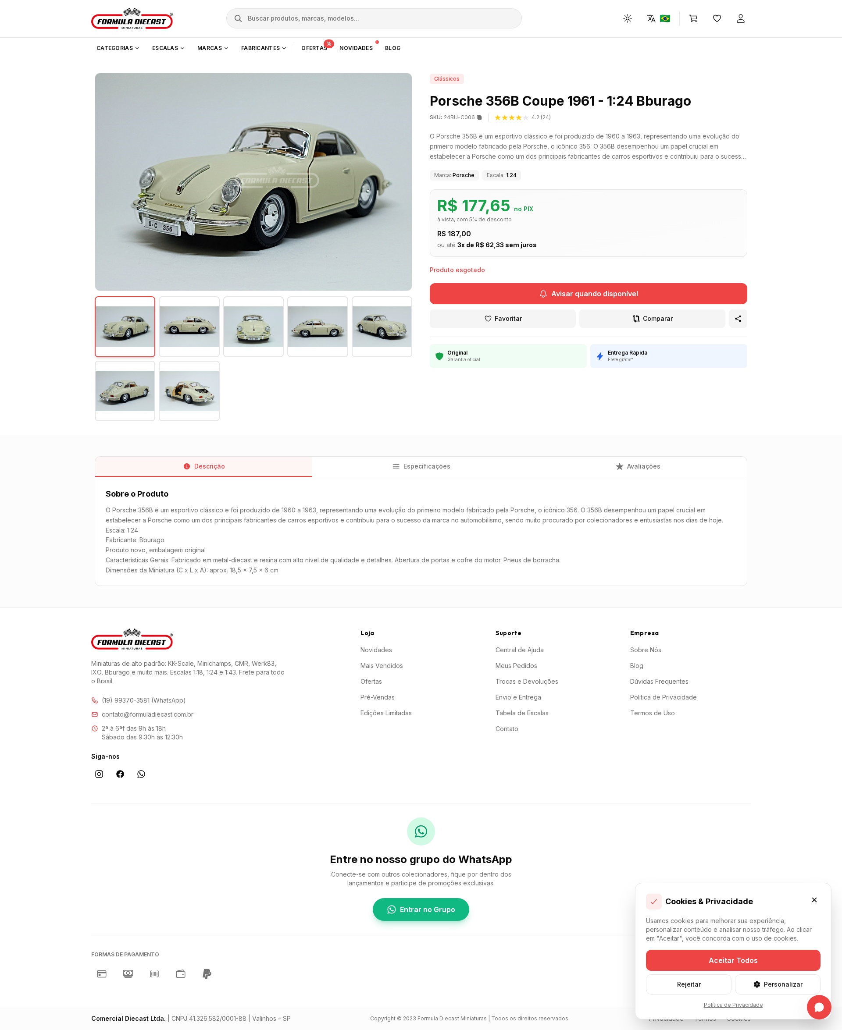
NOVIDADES (356, 48)
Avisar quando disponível (594, 293)
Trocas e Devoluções (527, 681)
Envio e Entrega (518, 697)
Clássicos (447, 78)
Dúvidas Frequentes (659, 681)
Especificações (426, 466)
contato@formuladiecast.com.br (147, 714)
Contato (507, 728)
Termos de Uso (652, 713)
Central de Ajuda (520, 650)
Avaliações (643, 466)
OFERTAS (316, 46)
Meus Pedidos (516, 665)
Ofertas (371, 681)
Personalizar (783, 984)
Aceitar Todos (733, 960)
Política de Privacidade (663, 697)
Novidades (376, 650)
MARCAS (209, 48)
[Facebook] (120, 774)
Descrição (209, 466)
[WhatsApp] (141, 774)
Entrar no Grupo (427, 909)
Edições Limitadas (386, 713)
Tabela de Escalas (522, 713)
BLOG (392, 48)
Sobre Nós (645, 650)
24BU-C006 (452, 117)
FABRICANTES (260, 48)
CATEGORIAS (114, 48)
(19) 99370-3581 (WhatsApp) (144, 700)
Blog (636, 665)
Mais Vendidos (381, 665)
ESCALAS (165, 48)
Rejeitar (689, 984)
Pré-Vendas (377, 697)
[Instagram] (99, 774)
